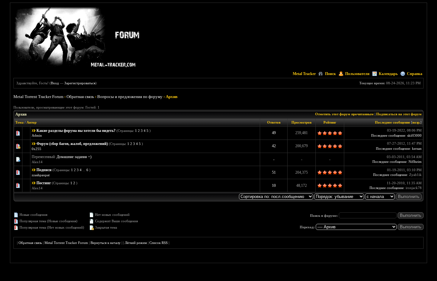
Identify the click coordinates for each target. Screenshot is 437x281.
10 (274, 185)
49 (274, 133)
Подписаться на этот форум (399, 114)
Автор (31, 122)
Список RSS (158, 243)
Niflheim (415, 161)
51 (274, 172)
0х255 (36, 149)
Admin (37, 135)
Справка (414, 74)
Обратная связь (80, 96)
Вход (55, 83)
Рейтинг (329, 122)
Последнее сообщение (392, 122)
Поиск (330, 74)
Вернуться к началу (106, 243)
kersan (417, 148)
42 (274, 146)
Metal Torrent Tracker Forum (38, 96)
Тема (19, 122)
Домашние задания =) (74, 157)
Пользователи (357, 74)
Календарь (388, 74)
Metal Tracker (304, 74)
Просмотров (301, 122)
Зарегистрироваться (79, 83)
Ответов (274, 122)
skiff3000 (414, 135)
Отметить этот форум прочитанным (344, 114)
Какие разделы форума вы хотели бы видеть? (75, 130)
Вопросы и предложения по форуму (130, 96)
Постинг (43, 183)
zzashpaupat (41, 175)
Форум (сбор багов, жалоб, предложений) (72, 143)
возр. (416, 122)
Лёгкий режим (136, 243)
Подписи (44, 170)
